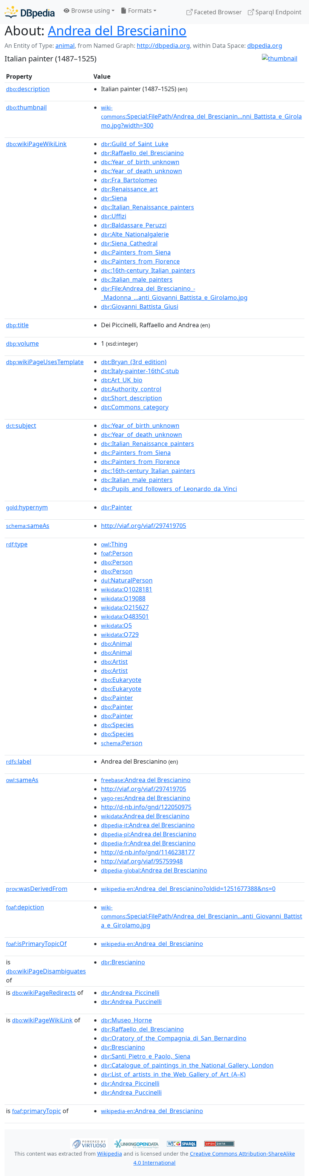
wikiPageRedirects (44, 992)
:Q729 (120, 634)
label (18, 761)
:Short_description (131, 398)
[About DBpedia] (30, 12)
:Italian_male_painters (137, 279)
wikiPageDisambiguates (46, 971)
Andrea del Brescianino (117, 30)
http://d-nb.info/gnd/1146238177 (148, 852)
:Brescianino (123, 962)
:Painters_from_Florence (140, 261)
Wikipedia (109, 1153)
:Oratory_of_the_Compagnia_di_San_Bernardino (173, 1038)
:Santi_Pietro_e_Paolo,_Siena (145, 1056)
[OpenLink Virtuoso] (89, 1143)
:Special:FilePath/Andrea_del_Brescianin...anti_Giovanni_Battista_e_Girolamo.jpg (201, 916)
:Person (117, 553)
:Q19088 (123, 598)
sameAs (27, 526)
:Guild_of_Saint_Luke (134, 144)
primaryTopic (36, 1111)
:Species (117, 725)
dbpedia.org (264, 45)
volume (22, 343)
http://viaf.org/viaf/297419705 (143, 526)
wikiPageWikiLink (36, 144)
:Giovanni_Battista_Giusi (139, 306)
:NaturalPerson (127, 580)
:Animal (116, 643)
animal (65, 45)
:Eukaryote (121, 680)
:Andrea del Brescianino (146, 780)
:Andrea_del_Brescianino (152, 944)
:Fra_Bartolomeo (129, 180)
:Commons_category (134, 407)
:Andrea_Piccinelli (130, 992)
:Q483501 (125, 616)
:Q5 (116, 625)
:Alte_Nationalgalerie (135, 234)
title (17, 325)
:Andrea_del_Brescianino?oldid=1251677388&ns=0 (188, 889)
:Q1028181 (126, 589)
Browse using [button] (90, 10)
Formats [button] (139, 10)
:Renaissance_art (129, 189)
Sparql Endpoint (277, 12)
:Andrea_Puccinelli (131, 1002)
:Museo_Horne (126, 1020)
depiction (25, 907)
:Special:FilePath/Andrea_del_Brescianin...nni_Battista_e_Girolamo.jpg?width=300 (201, 117)
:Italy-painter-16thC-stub (140, 371)
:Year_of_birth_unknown (140, 162)
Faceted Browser (217, 12)
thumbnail (26, 107)
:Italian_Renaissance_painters (147, 207)
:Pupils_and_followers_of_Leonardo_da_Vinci (169, 489)
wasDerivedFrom (36, 889)
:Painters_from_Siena (136, 252)
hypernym (27, 507)
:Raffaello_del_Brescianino (142, 153)
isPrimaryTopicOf (36, 944)
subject (21, 425)
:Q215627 (125, 607)
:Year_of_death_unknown (141, 171)
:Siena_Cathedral (129, 243)
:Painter (116, 507)
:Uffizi (113, 216)
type (17, 544)
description (28, 89)
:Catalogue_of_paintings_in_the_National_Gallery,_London (187, 1065)
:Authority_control (131, 389)
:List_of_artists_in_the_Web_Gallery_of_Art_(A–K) (173, 1074)
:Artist (114, 661)
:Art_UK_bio (121, 380)
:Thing (114, 544)
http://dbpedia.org (163, 45)
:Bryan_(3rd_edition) (134, 362)
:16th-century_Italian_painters (148, 270)
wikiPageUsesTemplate (45, 362)
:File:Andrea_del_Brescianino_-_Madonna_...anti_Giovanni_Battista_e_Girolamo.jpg (174, 293)
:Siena (114, 198)
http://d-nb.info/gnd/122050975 (146, 807)
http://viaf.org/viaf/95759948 (142, 861)
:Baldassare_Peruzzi (134, 225)
